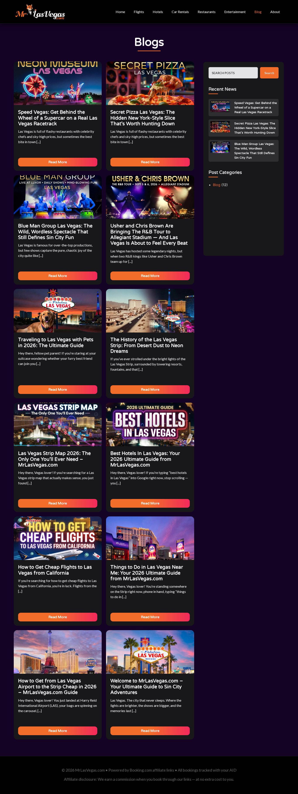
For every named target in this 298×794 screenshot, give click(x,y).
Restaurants (207, 12)
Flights (139, 12)
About (275, 12)
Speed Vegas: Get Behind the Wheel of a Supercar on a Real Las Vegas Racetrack (255, 107)
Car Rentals (180, 12)
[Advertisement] (244, 223)
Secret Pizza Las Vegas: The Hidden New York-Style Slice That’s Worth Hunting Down (255, 128)
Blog (258, 12)
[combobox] (233, 72)
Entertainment (235, 12)
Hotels (158, 12)
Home (120, 12)
